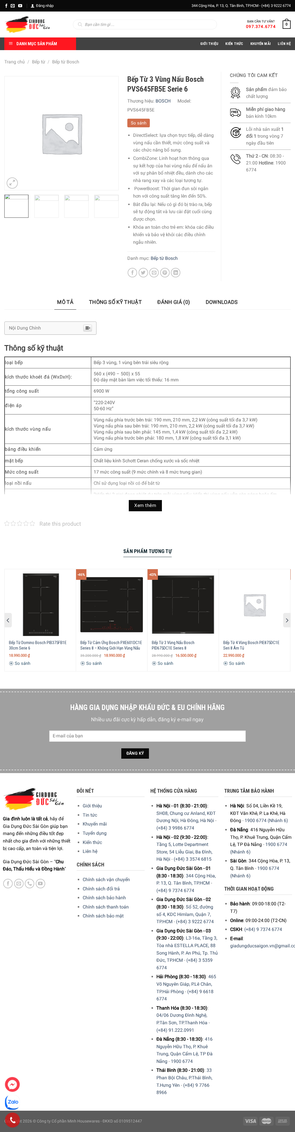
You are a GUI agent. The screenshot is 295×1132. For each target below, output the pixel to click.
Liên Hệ (284, 43)
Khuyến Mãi (260, 43)
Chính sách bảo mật (103, 916)
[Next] (112, 209)
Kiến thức (234, 43)
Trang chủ (14, 62)
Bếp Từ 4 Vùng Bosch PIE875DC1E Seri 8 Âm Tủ (251, 645)
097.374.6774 (261, 26)
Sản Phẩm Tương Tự (147, 551)
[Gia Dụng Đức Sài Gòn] (27, 24)
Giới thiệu (92, 806)
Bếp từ (38, 62)
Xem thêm (145, 505)
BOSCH (163, 101)
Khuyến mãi (95, 824)
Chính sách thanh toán (106, 907)
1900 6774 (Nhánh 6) (266, 820)
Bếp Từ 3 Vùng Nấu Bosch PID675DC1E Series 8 (173, 645)
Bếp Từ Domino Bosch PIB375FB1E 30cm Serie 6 (38, 645)
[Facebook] (6, 5)
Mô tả (65, 302)
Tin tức (90, 815)
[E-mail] (13, 5)
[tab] (65, 302)
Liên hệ (90, 851)
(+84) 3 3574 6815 (192, 859)
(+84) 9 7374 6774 (175, 890)
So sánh (138, 123)
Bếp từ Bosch (65, 62)
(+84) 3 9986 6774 (175, 828)
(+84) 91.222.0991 (175, 1030)
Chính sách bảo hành (104, 897)
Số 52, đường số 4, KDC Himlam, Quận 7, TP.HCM (184, 914)
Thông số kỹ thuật (115, 302)
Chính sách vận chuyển (106, 879)
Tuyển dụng (95, 833)
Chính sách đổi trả (101, 888)
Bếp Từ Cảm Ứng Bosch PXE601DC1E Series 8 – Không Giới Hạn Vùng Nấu (111, 645)
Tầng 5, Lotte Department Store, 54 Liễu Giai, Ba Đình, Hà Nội (184, 852)
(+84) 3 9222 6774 (276, 5)
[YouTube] (20, 5)
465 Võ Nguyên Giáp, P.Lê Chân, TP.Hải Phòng (186, 984)
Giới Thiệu (209, 43)
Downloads (222, 302)
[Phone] (12, 1120)
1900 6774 (182, 1061)
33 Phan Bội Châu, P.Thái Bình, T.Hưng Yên (184, 1077)
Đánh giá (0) (173, 302)
